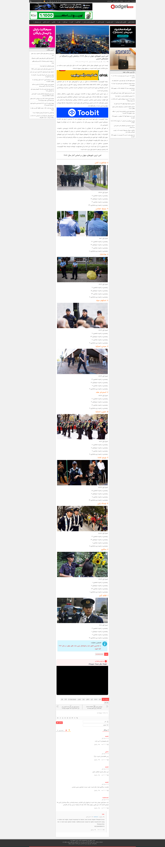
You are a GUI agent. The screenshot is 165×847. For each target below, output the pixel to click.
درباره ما (134, 1)
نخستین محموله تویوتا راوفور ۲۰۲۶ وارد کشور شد (124, 104)
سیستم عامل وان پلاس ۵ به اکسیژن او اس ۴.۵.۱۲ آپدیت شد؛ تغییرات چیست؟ (70, 707)
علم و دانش (101, 22)
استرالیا (95, 699)
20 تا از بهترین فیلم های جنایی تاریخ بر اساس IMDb (42, 69)
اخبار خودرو (110, 22)
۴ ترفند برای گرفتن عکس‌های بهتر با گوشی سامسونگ (42, 58)
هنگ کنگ (106, 702)
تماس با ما (127, 1)
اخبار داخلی (46, 22)
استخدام (109, 1)
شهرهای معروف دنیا (72, 699)
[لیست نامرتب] (70, 718)
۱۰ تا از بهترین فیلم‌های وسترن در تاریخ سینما (125, 96)
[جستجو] (30, 1)
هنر (59, 22)
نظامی (53, 22)
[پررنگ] (58, 718)
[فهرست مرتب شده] (67, 718)
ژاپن (92, 699)
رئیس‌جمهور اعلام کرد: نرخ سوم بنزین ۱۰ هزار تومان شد (123, 80)
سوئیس (79, 699)
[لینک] (77, 718)
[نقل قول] (72, 718)
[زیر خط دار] (62, 718)
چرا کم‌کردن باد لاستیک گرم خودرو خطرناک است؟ (43, 113)
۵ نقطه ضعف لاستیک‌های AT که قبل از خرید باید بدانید (42, 72)
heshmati (96, 817)
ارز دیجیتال (38, 22)
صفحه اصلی (131, 22)
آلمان (100, 699)
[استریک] (65, 718)
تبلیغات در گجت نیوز (118, 1)
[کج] (60, 718)
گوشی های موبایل (121, 22)
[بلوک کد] (74, 718)
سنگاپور (87, 699)
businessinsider (99, 654)
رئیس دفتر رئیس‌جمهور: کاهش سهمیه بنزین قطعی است (123, 93)
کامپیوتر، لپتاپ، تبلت (89, 22)
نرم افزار (65, 22)
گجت (71, 22)
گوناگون (78, 22)
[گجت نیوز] (122, 9)
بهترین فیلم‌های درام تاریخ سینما (47, 66)
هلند (62, 699)
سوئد (83, 699)
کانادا (66, 699)
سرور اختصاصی (84, 843)
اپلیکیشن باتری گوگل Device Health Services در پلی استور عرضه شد (94, 707)
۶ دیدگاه (105, 61)
